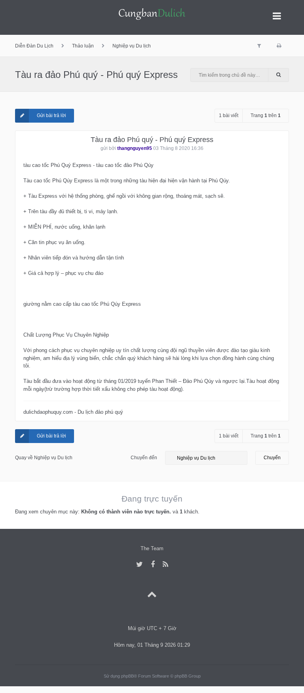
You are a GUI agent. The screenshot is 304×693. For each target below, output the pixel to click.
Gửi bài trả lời (51, 115)
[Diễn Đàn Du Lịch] (152, 14)
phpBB (127, 676)
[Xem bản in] (279, 46)
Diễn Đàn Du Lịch (34, 46)
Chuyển (272, 457)
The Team (152, 548)
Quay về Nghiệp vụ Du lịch (43, 457)
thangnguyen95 (134, 148)
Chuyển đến (144, 457)
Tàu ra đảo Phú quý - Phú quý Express (96, 74)
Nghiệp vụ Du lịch (131, 46)
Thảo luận (83, 46)
